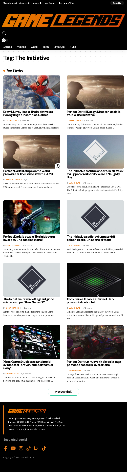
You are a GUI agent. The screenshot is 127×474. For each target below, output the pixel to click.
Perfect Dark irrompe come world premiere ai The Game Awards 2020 (28, 172)
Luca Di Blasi (75, 183)
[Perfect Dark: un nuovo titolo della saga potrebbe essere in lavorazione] (95, 342)
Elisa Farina (74, 245)
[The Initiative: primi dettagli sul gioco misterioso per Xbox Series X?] (31, 280)
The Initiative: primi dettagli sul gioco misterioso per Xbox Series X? (28, 300)
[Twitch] (36, 448)
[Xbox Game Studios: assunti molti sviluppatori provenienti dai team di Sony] (31, 342)
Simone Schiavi (12, 374)
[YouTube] (13, 448)
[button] (117, 3)
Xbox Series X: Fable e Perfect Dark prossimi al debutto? (90, 300)
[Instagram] (21, 448)
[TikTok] (28, 448)
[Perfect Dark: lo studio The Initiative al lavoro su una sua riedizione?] (31, 217)
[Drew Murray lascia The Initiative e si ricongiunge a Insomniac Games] (31, 92)
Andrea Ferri (11, 121)
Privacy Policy (47, 2)
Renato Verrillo (12, 245)
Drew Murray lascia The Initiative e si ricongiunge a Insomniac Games (28, 113)
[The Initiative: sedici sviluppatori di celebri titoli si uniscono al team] (95, 217)
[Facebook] (5, 448)
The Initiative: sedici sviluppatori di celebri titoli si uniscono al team (91, 238)
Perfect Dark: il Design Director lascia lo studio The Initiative (94, 113)
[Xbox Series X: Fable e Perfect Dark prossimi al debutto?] (95, 280)
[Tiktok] (44, 448)
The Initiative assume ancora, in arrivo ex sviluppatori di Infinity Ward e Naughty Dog (95, 174)
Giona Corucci (12, 308)
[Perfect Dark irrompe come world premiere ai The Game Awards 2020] (31, 152)
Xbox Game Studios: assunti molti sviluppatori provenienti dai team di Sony (28, 365)
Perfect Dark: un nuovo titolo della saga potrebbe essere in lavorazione (94, 363)
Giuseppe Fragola (13, 180)
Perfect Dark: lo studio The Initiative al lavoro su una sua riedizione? (29, 238)
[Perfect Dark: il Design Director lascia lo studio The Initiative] (95, 92)
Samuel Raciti (75, 121)
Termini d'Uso (66, 2)
